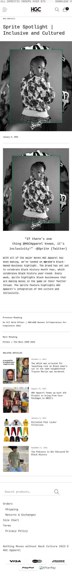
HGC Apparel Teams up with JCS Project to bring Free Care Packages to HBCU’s (48, 395)
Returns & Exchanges (20, 514)
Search (57, 492)
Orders (8, 503)
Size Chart (11, 520)
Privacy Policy (16, 531)
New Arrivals (9, 19)
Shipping (11, 509)
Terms (7, 525)
